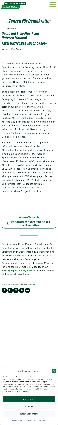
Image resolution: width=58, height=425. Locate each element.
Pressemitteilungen (11, 284)
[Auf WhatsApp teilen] (21, 290)
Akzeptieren (29, 399)
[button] (54, 371)
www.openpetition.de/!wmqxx (18, 270)
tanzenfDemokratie (30, 217)
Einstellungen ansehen (29, 413)
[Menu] (53, 4)
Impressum (41, 420)
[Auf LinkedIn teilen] (10, 290)
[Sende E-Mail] (27, 290)
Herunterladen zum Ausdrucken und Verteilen (30, 223)
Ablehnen (29, 406)
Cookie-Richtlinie (18, 420)
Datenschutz (31, 420)
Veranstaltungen (28, 284)
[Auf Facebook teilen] (4, 290)
